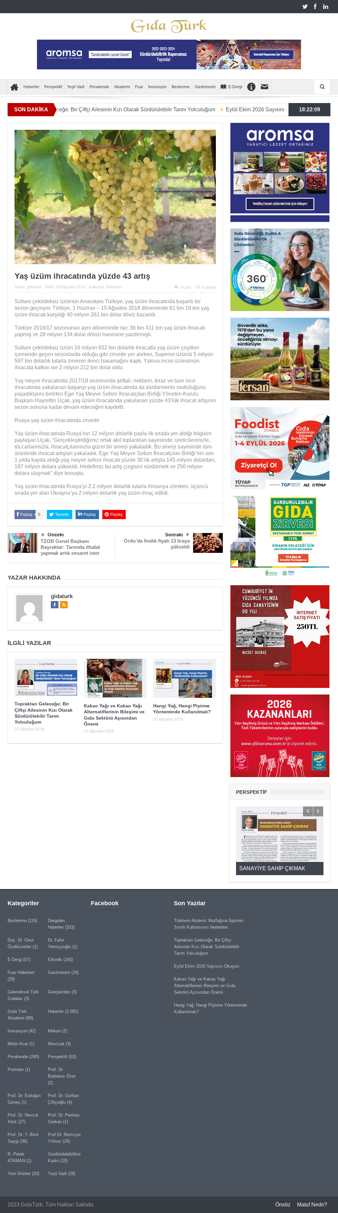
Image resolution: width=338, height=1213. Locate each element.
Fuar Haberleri (21, 972)
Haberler (31, 87)
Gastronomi (205, 87)
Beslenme (181, 87)
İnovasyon (157, 87)
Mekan (54, 1030)
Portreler (16, 1069)
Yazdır (185, 287)
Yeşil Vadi (75, 87)
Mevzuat (56, 1043)
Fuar (139, 87)
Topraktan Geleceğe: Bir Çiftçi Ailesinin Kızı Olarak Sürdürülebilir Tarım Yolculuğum (206, 947)
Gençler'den (59, 991)
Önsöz (282, 1204)
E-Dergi (235, 87)
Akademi (122, 87)
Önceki (56, 534)
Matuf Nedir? (312, 1204)
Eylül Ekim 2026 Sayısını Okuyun (223, 109)
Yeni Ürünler (19, 1173)
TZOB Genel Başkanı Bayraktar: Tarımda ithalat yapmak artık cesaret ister (70, 547)
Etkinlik (55, 959)
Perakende (99, 87)
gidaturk (34, 287)
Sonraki (174, 534)
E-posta (209, 287)
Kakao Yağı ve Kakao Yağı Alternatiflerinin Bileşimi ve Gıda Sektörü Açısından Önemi (204, 986)
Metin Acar (18, 1043)
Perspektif (53, 87)
